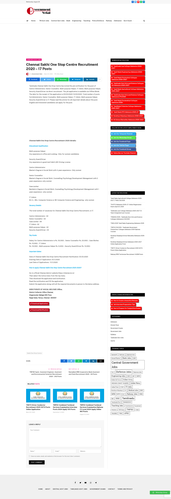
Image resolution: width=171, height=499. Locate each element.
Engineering (76, 21)
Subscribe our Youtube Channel (125, 153)
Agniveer (122, 354)
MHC (141, 390)
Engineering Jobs (118, 376)
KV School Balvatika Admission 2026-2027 (129, 120)
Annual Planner (115, 358)
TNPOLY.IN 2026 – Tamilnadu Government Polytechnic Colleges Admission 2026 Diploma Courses (125, 229)
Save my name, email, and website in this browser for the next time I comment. (55, 456)
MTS (118, 394)
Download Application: (40, 303)
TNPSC (130, 409)
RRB (141, 394)
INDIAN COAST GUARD (120, 383)
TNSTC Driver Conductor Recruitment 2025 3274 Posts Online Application (38, 407)
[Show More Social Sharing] (100, 79)
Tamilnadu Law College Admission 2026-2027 (126, 67)
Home (33, 21)
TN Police (121, 410)
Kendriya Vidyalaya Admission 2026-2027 (128, 116)
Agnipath (114, 354)
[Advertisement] (85, 40)
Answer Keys (115, 325)
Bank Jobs (126, 358)
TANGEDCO (127, 402)
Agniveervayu (131, 354)
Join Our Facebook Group (124, 149)
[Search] (144, 21)
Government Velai (37, 74)
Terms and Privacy (125, 489)
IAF (133, 376)
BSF (134, 358)
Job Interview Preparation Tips (124, 304)
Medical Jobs (133, 390)
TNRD (137, 409)
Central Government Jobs (125, 365)
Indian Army (128, 380)
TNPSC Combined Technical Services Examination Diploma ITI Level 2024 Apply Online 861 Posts (91, 408)
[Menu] (27, 20)
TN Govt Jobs (44, 21)
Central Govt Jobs (58, 21)
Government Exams (117, 328)
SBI (112, 398)
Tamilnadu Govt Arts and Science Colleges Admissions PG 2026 (127, 96)
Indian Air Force (116, 380)
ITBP (122, 387)
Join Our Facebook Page (124, 141)
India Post (115, 387)
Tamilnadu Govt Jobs (34, 59)
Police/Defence (98, 21)
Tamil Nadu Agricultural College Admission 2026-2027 (127, 90)
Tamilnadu (128, 398)
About (47, 489)
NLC (123, 394)
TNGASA (113, 410)
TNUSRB (114, 413)
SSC (118, 398)
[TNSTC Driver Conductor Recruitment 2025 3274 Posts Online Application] (38, 395)
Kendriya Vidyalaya (117, 390)
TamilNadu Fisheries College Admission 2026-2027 (126, 107)
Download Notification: (40, 310)
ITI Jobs (128, 387)
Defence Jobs (123, 371)
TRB (120, 413)
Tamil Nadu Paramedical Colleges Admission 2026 (124, 101)
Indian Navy (135, 383)
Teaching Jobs (117, 406)
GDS (128, 376)
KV (125, 390)
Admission (118, 21)
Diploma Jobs (138, 372)
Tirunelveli (137, 406)
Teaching (86, 21)
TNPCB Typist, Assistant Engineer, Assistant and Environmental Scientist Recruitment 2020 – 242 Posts (45, 374)
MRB (113, 394)
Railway (109, 21)
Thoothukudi (128, 406)
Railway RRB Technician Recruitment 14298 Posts (127, 254)
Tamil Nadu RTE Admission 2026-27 (126, 112)
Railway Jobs (132, 394)
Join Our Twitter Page (124, 145)
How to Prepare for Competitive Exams (127, 308)
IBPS (138, 376)
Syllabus (113, 334)
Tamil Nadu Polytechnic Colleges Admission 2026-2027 (124, 78)
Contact (111, 489)
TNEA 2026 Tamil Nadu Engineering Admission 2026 (127, 223)
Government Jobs (116, 331)
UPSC (126, 413)
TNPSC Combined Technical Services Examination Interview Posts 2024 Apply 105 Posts (65, 407)
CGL (112, 372)
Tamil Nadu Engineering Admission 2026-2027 (127, 73)
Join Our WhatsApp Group (124, 137)
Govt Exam (128, 21)
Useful (113, 341)
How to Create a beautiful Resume (126, 300)
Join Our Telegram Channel (124, 134)
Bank (68, 21)
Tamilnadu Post (116, 402)
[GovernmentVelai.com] (39, 11)
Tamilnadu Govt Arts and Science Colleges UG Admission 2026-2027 (127, 84)
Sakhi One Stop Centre (34, 353)
